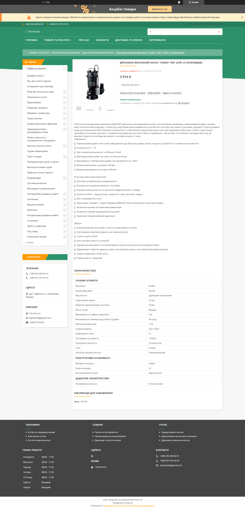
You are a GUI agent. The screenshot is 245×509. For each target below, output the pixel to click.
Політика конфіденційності (141, 506)
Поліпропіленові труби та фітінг (43, 162)
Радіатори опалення (37, 108)
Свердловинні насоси (172, 432)
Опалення (32, 210)
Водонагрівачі (34, 102)
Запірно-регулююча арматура (42, 124)
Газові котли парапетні (106, 432)
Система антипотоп (37, 183)
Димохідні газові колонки (108, 440)
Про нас (84, 40)
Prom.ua (138, 500)
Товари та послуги (57, 40)
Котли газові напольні (39, 440)
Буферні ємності (35, 75)
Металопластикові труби (39, 167)
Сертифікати (157, 40)
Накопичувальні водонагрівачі (110, 436)
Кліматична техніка (36, 236)
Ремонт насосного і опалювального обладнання (41, 139)
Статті (30, 242)
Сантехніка (32, 199)
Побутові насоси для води (66, 52)
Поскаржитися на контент (115, 506)
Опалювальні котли (37, 97)
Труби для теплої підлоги (40, 172)
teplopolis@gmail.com (40, 318)
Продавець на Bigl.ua (122, 503)
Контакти (102, 40)
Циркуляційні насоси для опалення (179, 436)
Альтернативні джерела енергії (42, 194)
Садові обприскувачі (37, 151)
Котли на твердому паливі (41, 432)
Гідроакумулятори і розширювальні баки (37, 130)
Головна (32, 40)
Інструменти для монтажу (40, 86)
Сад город (32, 231)
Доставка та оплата (128, 40)
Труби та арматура (36, 226)
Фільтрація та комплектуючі (41, 188)
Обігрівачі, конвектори (38, 113)
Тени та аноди (34, 156)
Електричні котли (37, 436)
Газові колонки (34, 118)
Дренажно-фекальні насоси (97, 52)
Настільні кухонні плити (39, 146)
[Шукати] (219, 31)
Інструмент (32, 220)
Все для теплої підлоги (39, 81)
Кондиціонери (34, 178)
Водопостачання (35, 204)
